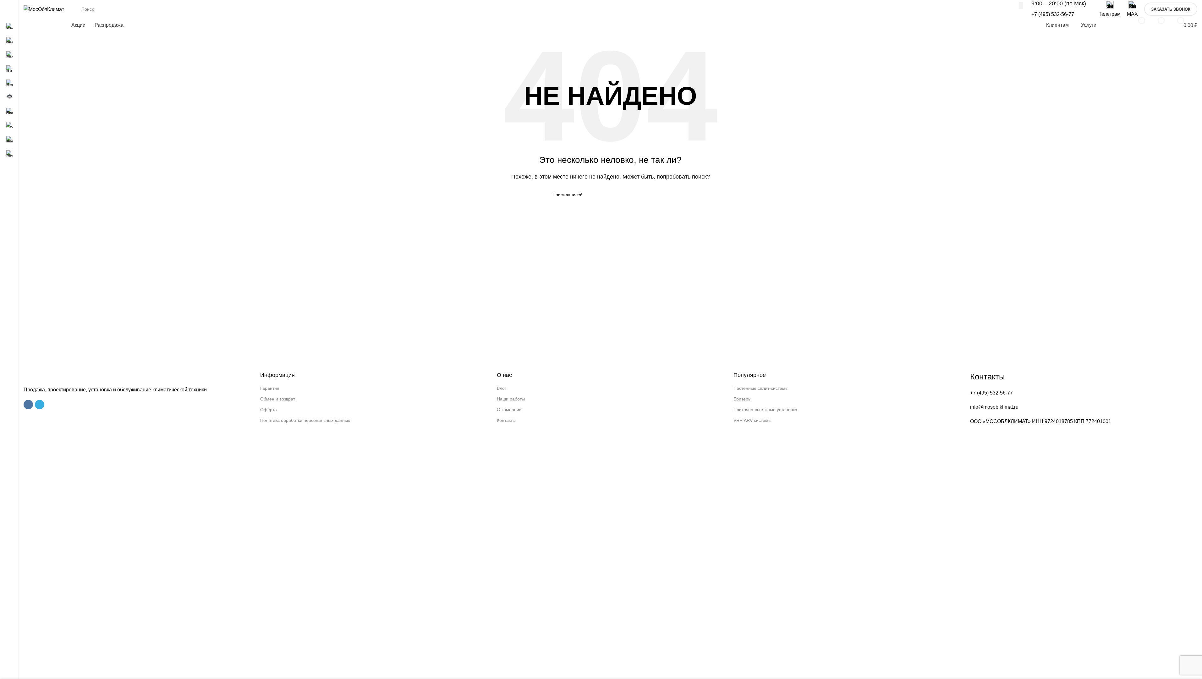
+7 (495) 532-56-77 (1052, 14)
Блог (501, 388)
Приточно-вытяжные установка (765, 409)
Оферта (268, 409)
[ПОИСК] (1021, 5)
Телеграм (1110, 14)
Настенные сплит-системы (760, 388)
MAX (1132, 14)
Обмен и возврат (277, 398)
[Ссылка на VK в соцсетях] (28, 404)
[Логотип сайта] (44, 9)
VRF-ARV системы (752, 420)
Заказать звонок (1170, 9)
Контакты (506, 420)
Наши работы (511, 398)
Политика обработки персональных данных (305, 420)
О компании (509, 409)
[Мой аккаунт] (1116, 25)
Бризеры (742, 398)
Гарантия (269, 388)
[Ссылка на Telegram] (39, 404)
